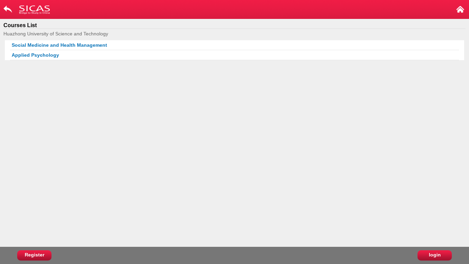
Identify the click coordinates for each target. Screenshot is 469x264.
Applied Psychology (35, 55)
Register (34, 254)
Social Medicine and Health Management (59, 45)
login (435, 254)
